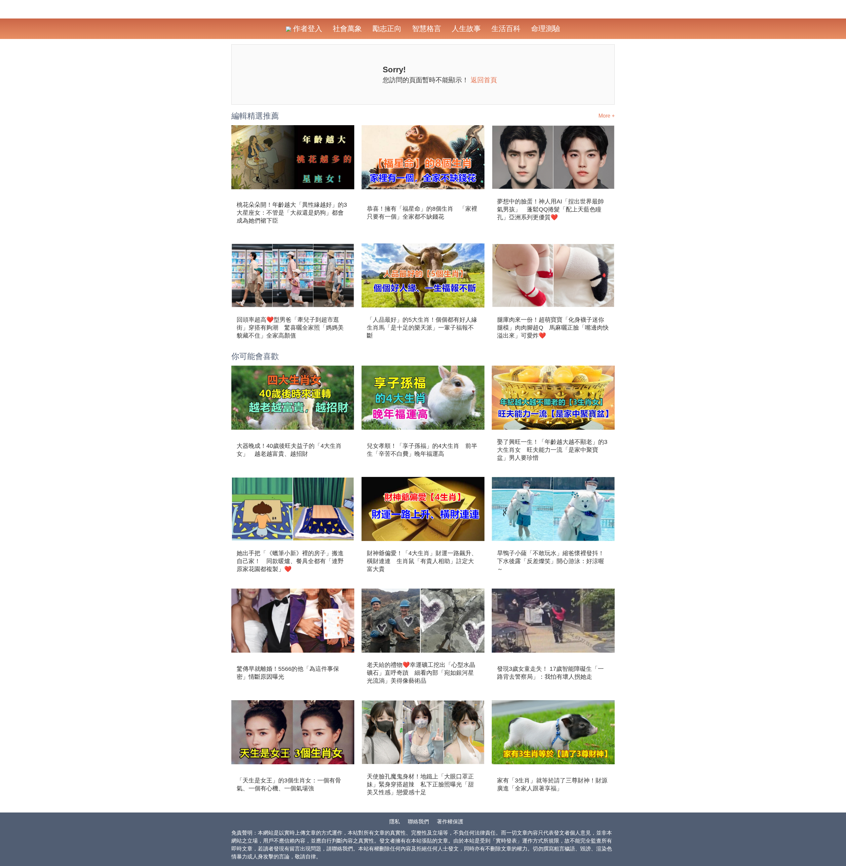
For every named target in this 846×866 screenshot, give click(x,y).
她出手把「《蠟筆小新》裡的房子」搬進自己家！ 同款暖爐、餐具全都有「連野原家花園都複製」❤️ (290, 561)
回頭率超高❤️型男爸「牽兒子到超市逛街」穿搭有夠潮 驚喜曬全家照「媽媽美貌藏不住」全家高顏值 (290, 327)
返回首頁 (484, 80)
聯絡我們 (418, 821)
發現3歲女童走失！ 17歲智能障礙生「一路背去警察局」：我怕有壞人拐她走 (550, 673)
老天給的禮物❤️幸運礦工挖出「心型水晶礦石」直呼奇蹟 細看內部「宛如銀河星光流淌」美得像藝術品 (421, 673)
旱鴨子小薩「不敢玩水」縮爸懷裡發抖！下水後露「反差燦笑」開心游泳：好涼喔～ (550, 561)
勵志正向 (387, 28)
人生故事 (466, 28)
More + (606, 116)
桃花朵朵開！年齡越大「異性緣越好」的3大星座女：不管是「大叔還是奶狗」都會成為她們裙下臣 (292, 212)
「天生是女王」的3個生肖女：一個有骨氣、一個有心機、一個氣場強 (289, 784)
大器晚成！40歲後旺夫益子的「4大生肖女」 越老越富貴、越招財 (289, 450)
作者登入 (306, 28)
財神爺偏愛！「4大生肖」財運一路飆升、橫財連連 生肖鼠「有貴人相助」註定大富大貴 (422, 561)
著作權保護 (450, 821)
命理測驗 (545, 28)
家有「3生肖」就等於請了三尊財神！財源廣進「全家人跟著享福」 (552, 784)
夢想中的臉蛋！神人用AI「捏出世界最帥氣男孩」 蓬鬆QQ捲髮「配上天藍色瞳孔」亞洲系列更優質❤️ (550, 209)
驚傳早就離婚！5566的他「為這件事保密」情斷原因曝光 (288, 673)
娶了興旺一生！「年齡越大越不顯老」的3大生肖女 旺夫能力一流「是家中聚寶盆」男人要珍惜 (552, 450)
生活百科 (505, 28)
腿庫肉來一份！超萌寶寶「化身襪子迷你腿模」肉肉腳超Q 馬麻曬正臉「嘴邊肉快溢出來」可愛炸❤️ (553, 327)
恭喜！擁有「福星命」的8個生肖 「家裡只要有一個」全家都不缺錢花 (422, 212)
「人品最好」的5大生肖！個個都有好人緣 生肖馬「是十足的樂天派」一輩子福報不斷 (423, 327)
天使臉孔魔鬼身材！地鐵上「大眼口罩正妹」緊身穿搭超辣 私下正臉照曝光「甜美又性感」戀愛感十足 (420, 784)
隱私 (394, 821)
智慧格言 (426, 28)
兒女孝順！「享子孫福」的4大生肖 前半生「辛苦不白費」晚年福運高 (422, 450)
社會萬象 (347, 28)
